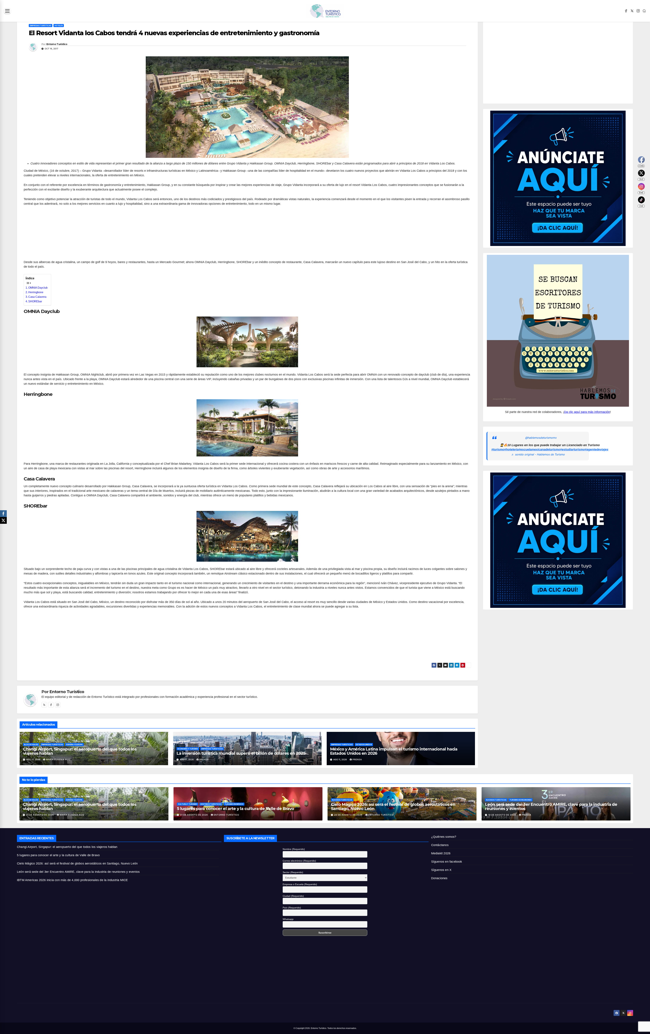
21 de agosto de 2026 (40, 815)
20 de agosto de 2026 (348, 815)
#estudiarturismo (572, 449)
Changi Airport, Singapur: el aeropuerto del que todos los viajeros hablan (79, 751)
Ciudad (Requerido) (293, 896)
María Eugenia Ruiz (58, 759)
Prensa (204, 759)
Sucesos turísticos (342, 800)
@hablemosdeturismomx (541, 437)
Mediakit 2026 (441, 853)
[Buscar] (644, 11)
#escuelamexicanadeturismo (539, 449)
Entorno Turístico (56, 44)
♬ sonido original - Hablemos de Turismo (538, 454)
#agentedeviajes (596, 449)
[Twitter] (44, 704)
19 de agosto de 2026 (502, 815)
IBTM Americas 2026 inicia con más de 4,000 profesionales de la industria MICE (72, 880)
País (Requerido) (292, 907)
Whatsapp (288, 919)
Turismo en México (234, 804)
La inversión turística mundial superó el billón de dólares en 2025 (241, 753)
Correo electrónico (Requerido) (299, 860)
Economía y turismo (188, 749)
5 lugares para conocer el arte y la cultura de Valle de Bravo (235, 808)
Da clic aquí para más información (587, 412)
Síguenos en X (441, 870)
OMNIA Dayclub (38, 287)
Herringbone (35, 292)
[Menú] (7, 11)
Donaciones (439, 878)
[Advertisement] (247, 234)
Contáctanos (440, 845)
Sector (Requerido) (293, 872)
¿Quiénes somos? (443, 836)
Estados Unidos (364, 745)
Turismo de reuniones (521, 800)
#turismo (497, 449)
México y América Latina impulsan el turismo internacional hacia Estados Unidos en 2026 (393, 751)
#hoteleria (511, 449)
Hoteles (59, 26)
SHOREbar (35, 301)
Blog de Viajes (31, 745)
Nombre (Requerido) (294, 849)
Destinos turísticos (210, 804)
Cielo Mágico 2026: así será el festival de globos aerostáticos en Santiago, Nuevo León (393, 806)
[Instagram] (638, 11)
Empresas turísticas (40, 26)
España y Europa (74, 745)
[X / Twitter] (632, 11)
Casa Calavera (37, 296)
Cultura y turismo (187, 804)
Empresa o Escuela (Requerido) (300, 884)
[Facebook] (626, 11)
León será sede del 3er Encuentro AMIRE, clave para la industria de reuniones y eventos (551, 806)
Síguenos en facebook (446, 861)
